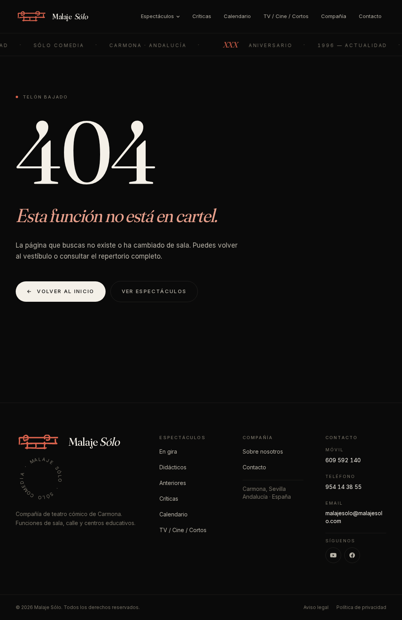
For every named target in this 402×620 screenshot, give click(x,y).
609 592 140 (343, 460)
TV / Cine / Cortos (286, 16)
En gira (168, 451)
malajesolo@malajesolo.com (353, 517)
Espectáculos (157, 16)
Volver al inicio (61, 291)
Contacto (370, 16)
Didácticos (172, 467)
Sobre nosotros (263, 451)
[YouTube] (333, 555)
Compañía (333, 16)
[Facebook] (352, 555)
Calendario (237, 16)
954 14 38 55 (343, 486)
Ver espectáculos (154, 291)
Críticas (201, 16)
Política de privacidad (361, 607)
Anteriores (172, 483)
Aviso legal (316, 607)
